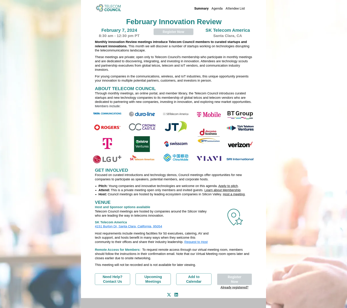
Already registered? (234, 287)
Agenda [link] (217, 8)
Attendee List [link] (235, 8)
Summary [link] (201, 8)
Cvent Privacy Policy (173, 303)
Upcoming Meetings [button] (153, 279)
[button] (170, 296)
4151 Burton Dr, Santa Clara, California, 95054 (128, 226)
